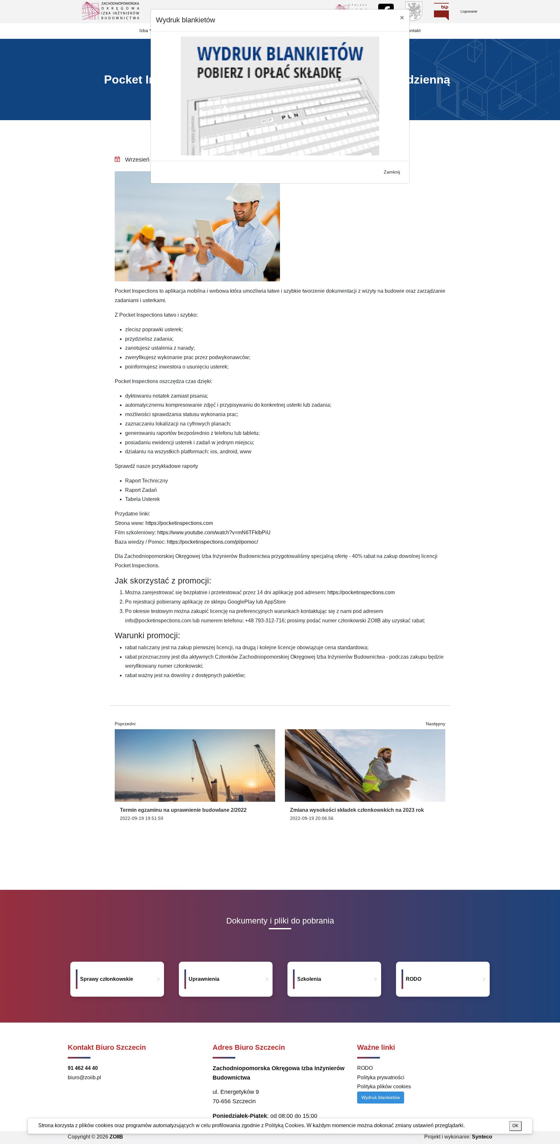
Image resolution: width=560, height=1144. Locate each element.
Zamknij (392, 172)
